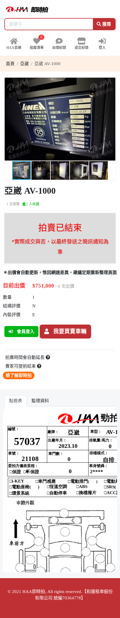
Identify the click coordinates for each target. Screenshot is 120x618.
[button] (110, 83)
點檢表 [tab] (15, 400)
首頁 (10, 63)
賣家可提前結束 (21, 366)
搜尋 (106, 24)
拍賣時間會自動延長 (25, 357)
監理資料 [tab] (40, 400)
